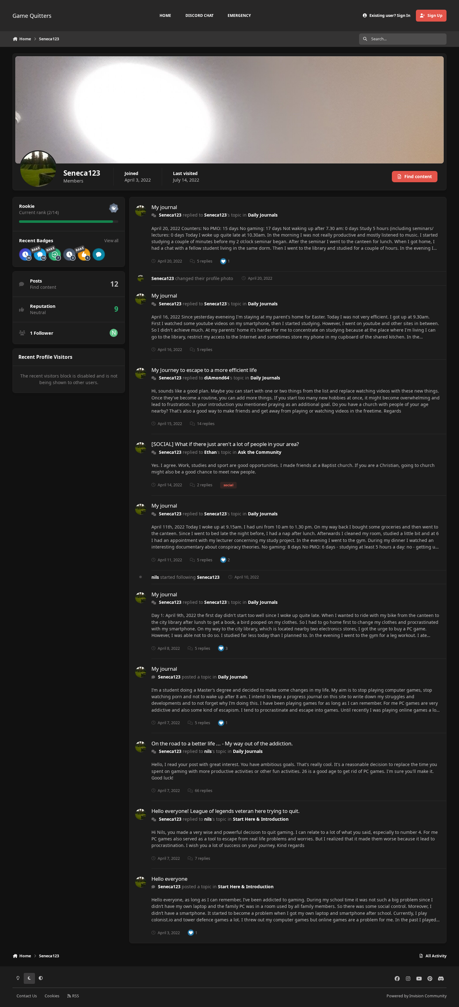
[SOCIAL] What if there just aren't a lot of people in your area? (225, 444)
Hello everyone (169, 878)
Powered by (417, 996)
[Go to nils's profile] (114, 333)
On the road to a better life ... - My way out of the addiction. (222, 743)
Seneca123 (170, 215)
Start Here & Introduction (261, 819)
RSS (75, 996)
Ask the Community (259, 452)
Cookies (52, 996)
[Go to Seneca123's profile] (140, 210)
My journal (164, 207)
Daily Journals (263, 215)
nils (155, 577)
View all (111, 240)
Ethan (210, 452)
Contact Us (27, 996)
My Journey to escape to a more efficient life (204, 369)
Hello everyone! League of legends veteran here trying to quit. (225, 810)
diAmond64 (216, 378)
